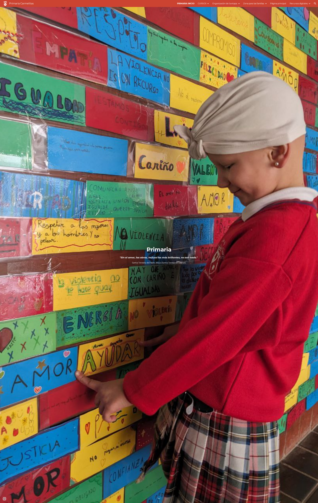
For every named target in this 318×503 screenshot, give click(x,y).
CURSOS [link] (202, 3)
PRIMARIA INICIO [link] (186, 3)
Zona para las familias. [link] (253, 3)
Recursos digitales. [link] (299, 3)
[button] (315, 3)
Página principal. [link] (278, 3)
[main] (159, 255)
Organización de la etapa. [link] (224, 3)
